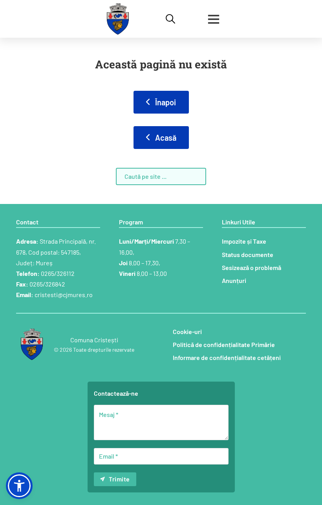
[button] (19, 485)
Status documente (247, 254)
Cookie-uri (187, 331)
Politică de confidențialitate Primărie (224, 344)
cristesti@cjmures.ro (64, 294)
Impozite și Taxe (244, 241)
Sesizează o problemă (251, 267)
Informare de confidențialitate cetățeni (227, 357)
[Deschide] (213, 19)
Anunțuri (234, 280)
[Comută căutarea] (170, 19)
